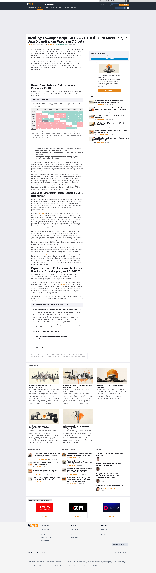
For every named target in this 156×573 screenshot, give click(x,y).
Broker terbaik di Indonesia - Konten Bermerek (109, 76)
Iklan (72, 532)
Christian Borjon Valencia (103, 112)
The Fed (41, 213)
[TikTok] (113, 1)
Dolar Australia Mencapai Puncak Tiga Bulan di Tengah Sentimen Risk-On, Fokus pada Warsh (110, 109)
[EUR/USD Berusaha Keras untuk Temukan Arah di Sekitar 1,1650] (78, 376)
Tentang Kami (45, 525)
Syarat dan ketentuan (106, 532)
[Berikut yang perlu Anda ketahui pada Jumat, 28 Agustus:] (78, 416)
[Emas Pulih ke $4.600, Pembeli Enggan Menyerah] (112, 376)
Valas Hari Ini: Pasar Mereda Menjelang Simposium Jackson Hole (79, 462)
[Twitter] (108, 1)
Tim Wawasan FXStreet (102, 134)
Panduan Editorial (45, 532)
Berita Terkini (94, 97)
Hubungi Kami (74, 529)
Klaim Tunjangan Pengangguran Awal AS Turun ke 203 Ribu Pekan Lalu (79, 454)
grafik (63, 284)
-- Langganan (124, 5)
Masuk (115, 5)
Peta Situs (104, 529)
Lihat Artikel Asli (72, 44)
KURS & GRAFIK (31, 8)
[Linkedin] (106, 1)
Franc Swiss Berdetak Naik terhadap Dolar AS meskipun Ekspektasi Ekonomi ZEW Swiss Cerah (79, 470)
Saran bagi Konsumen (46, 540)
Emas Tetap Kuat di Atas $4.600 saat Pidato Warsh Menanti (109, 124)
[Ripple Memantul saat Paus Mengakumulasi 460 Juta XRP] (44, 416)
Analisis (46, 8)
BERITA (30, 44)
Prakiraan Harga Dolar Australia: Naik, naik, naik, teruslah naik (109, 464)
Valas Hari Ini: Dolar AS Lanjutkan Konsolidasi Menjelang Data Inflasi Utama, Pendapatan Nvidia (79, 479)
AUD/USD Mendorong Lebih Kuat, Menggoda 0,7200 (40, 386)
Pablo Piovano (72, 457)
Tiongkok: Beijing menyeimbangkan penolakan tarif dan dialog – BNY (110, 131)
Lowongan (74, 534)
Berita (40, 8)
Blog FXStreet (75, 537)
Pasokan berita (55, 347)
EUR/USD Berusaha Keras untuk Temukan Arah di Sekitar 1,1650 (77, 386)
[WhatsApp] (100, 1)
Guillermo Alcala (73, 474)
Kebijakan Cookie (105, 534)
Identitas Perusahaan (46, 537)
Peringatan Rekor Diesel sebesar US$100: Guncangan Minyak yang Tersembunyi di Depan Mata (107, 475)
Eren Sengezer (73, 465)
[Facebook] (111, 1)
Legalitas (104, 525)
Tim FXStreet (51, 44)
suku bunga (43, 254)
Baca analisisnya (109, 90)
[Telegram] (103, 1)
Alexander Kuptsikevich (109, 488)
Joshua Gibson (100, 104)
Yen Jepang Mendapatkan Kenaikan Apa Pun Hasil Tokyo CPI (109, 116)
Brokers (73, 8)
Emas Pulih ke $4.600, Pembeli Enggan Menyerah (110, 386)
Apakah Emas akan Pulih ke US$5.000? (109, 486)
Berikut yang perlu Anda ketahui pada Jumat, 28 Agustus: (76, 427)
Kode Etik (43, 534)
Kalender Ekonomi (57, 8)
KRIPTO (67, 8)
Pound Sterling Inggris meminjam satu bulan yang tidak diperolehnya (111, 139)
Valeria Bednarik (107, 458)
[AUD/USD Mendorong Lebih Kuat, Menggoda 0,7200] (44, 376)
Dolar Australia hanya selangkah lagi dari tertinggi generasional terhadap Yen (108, 101)
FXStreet (29, 3)
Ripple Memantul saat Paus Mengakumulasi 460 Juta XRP (39, 427)
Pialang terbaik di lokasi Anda (39, 500)
